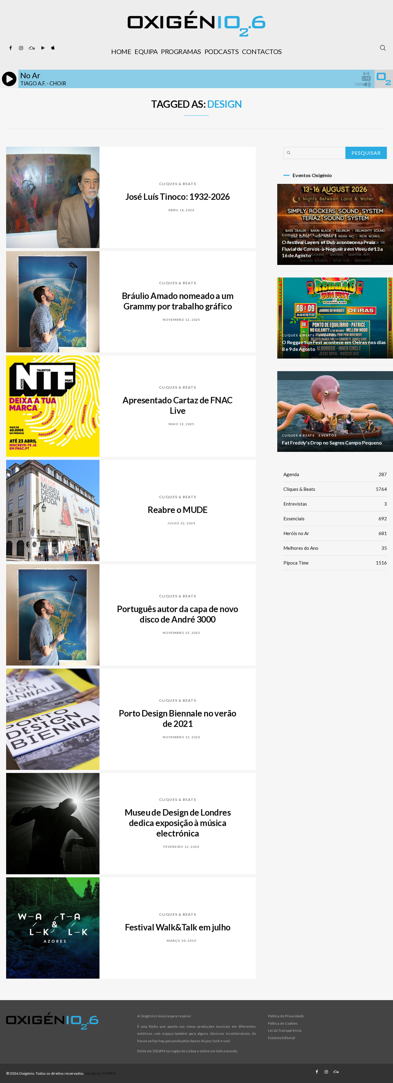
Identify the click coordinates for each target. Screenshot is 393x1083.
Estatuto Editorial (281, 1038)
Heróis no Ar (335, 533)
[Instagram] (21, 48)
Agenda (335, 474)
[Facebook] (11, 48)
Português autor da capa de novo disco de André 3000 (177, 614)
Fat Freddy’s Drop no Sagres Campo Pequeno (332, 442)
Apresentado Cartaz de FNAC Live (177, 405)
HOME (121, 51)
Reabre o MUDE (178, 509)
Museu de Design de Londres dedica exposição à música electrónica (178, 822)
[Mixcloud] (32, 48)
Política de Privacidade (286, 1016)
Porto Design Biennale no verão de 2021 (177, 718)
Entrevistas (335, 504)
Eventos (328, 235)
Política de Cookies (283, 1023)
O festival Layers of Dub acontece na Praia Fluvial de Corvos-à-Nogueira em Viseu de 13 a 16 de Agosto (332, 248)
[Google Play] (42, 48)
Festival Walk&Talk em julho (178, 927)
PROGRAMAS (181, 51)
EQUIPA (146, 51)
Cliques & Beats (177, 183)
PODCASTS (221, 51)
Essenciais (335, 518)
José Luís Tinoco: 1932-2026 (178, 196)
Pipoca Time (335, 562)
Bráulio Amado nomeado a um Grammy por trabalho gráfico (177, 300)
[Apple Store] (52, 48)
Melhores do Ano (335, 548)
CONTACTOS (262, 51)
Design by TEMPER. (100, 1073)
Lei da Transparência (285, 1030)
